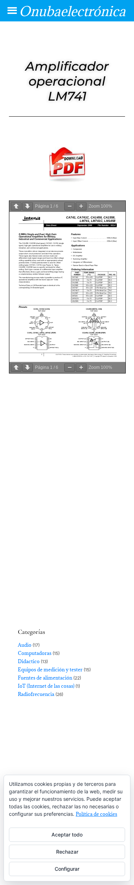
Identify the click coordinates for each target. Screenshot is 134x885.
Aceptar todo (67, 834)
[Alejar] (69, 206)
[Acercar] (81, 206)
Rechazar (67, 852)
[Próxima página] (27, 206)
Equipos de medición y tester (50, 669)
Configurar (67, 869)
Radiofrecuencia (36, 694)
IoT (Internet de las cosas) (46, 686)
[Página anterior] (16, 206)
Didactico (29, 661)
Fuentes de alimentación (45, 678)
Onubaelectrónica (72, 11)
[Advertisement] (67, 537)
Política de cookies (96, 814)
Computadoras (34, 653)
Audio (24, 645)
